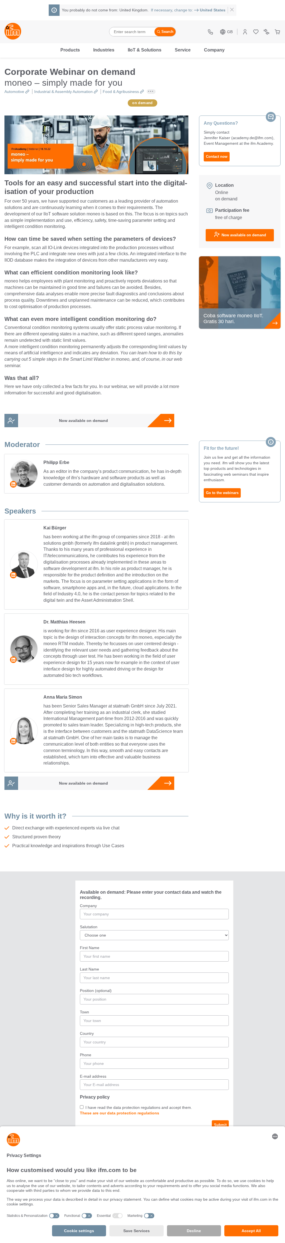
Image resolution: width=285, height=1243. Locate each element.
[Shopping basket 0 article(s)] (277, 32)
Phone (86, 1055)
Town (85, 1012)
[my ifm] (245, 32)
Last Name (90, 969)
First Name (90, 947)
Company (214, 50)
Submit (220, 1125)
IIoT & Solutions (144, 50)
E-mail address (93, 1076)
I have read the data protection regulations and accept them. (138, 1107)
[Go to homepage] (12, 32)
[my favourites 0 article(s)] (256, 32)
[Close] (232, 10)
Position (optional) (96, 990)
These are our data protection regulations (119, 1113)
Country (87, 1033)
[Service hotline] (211, 32)
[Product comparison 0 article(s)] (266, 32)
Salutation (88, 927)
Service (183, 50)
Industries (103, 50)
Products (70, 50)
